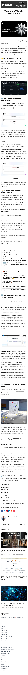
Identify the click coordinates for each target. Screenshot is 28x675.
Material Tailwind (22, 46)
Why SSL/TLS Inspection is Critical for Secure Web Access (12, 604)
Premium (3, 626)
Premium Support (5, 657)
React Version (4, 492)
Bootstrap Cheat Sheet (6, 647)
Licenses (3, 670)
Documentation (5, 487)
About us (3, 622)
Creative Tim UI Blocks (6, 641)
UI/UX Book (7, 503)
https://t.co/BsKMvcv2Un (9, 260)
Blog (2, 628)
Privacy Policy (4, 668)
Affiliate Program (5, 630)
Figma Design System (6, 498)
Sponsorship (4, 660)
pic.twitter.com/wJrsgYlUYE (14, 263)
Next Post (22, 524)
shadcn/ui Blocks (22, 2)
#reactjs (4, 252)
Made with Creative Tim (7, 645)
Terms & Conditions (5, 666)
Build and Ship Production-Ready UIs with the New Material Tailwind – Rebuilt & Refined (14, 577)
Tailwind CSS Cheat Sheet (7, 649)
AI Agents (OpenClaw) (6, 636)
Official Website (5, 484)
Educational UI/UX (14, 507)
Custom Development (6, 662)
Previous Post (7, 524)
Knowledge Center (5, 653)
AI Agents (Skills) (5, 639)
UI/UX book (16, 438)
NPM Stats (16, 178)
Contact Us (3, 655)
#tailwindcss (17, 250)
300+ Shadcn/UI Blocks (7, 643)
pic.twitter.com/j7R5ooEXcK (13, 288)
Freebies (3, 624)
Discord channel (5, 500)
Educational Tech (11, 15)
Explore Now (7, 4)
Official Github (4, 490)
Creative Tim (9, 389)
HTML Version (4, 495)
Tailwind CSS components (19, 478)
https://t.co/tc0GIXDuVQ (8, 286)
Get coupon (4, 632)
